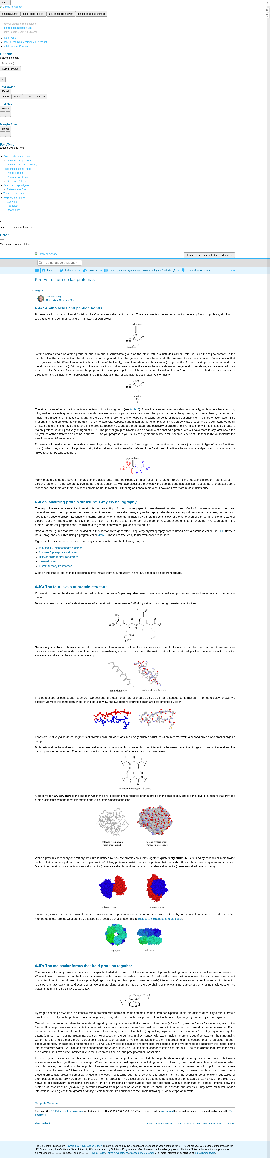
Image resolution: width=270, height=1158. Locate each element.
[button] (12, 205)
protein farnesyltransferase (55, 566)
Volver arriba (41, 1123)
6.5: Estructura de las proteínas (67, 1111)
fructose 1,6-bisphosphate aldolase (60, 547)
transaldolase (47, 561)
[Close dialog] (2, 239)
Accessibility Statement (142, 1153)
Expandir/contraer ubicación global (233, 269)
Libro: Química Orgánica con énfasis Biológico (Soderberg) (142, 270)
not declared (167, 1111)
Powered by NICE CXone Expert (84, 1146)
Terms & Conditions (117, 1153)
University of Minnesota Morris (61, 300)
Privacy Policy (97, 1153)
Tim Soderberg (53, 297)
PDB (221, 531)
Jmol (101, 535)
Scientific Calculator (18, 181)
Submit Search (10, 68)
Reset (5, 91)
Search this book (9, 57)
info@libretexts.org (204, 1153)
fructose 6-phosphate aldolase (58, 552)
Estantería (71, 270)
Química (93, 270)
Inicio (50, 270)
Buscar (41, 263)
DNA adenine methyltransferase (59, 556)
